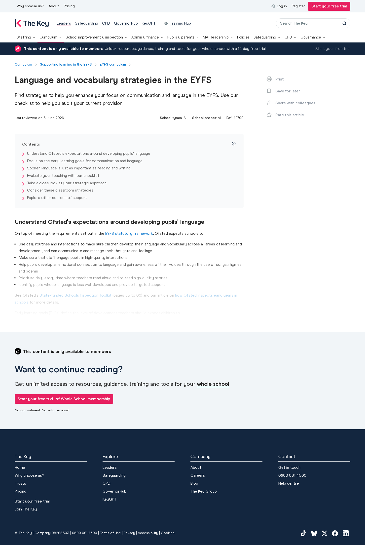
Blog (194, 483)
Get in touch (289, 467)
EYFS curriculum (113, 64)
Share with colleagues (295, 103)
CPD (288, 37)
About (54, 6)
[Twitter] (324, 533)
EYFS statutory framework (129, 233)
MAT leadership (216, 37)
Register (298, 6)
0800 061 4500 (292, 475)
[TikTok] (303, 533)
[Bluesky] (314, 533)
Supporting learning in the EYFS (66, 64)
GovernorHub (114, 491)
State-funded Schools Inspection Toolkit (75, 295)
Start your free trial (329, 6)
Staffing (24, 37)
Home (20, 467)
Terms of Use (110, 533)
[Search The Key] (344, 23)
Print (279, 79)
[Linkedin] (345, 533)
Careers (197, 475)
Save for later (287, 91)
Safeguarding (265, 37)
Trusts (20, 483)
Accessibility (148, 533)
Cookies (168, 533)
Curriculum (48, 37)
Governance (310, 37)
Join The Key (26, 509)
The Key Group (203, 491)
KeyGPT (109, 499)
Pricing (69, 6)
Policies (243, 37)
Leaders (110, 467)
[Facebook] (335, 533)
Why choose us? (30, 6)
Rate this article (289, 115)
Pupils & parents (180, 37)
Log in (282, 6)
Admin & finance (145, 37)
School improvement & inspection (94, 37)
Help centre (288, 483)
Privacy (129, 533)
